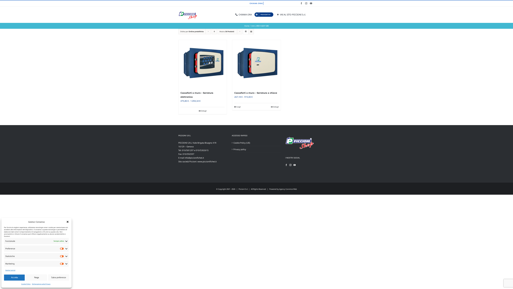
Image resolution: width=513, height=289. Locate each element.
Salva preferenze (58, 277)
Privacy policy (239, 149)
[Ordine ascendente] (214, 31)
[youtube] (311, 3)
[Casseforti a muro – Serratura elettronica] (202, 64)
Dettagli (204, 111)
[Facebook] (286, 165)
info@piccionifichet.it (194, 157)
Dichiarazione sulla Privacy (41, 284)
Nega (36, 277)
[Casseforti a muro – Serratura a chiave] (256, 64)
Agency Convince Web (288, 189)
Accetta (14, 277)
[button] (67, 221)
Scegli (238, 107)
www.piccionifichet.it (207, 161)
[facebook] (301, 3)
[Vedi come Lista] (251, 31)
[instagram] (306, 3)
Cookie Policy (26, 284)
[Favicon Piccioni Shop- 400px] (189, 11)
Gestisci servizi (10, 270)
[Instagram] (290, 165)
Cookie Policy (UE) (241, 142)
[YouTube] (295, 165)
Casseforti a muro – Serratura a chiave (255, 93)
